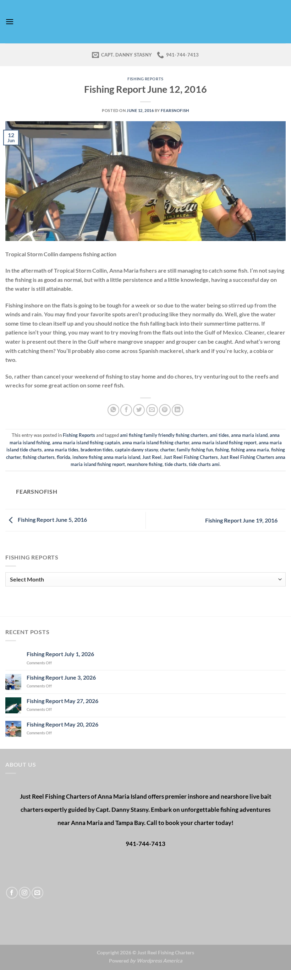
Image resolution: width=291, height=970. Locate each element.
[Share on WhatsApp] (113, 410)
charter (167, 449)
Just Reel (151, 457)
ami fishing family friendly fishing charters (164, 435)
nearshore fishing (145, 464)
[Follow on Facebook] (12, 893)
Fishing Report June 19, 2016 (242, 520)
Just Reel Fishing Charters (191, 457)
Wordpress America (159, 961)
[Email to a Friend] (152, 410)
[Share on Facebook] (126, 410)
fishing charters (39, 457)
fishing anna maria (250, 449)
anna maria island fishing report (224, 442)
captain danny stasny (136, 449)
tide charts (176, 464)
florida (63, 457)
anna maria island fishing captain (86, 442)
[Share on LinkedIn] (177, 410)
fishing (222, 449)
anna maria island (249, 435)
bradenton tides (97, 449)
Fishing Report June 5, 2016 (52, 519)
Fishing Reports (145, 78)
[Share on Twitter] (139, 410)
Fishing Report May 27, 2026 (62, 700)
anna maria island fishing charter (155, 442)
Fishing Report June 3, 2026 (61, 677)
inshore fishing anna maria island (106, 457)
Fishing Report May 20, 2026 (62, 724)
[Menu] (9, 21)
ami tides (219, 435)
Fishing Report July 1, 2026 (60, 653)
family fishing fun (195, 449)
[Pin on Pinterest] (165, 410)
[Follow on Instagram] (25, 893)
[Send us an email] (37, 893)
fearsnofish (175, 110)
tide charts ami (204, 464)
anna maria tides (61, 449)
